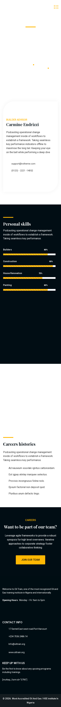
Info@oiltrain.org (17, 644)
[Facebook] (7, 181)
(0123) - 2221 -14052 (22, 170)
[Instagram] (21, 181)
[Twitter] (14, 181)
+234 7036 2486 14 (18, 636)
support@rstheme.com (23, 163)
